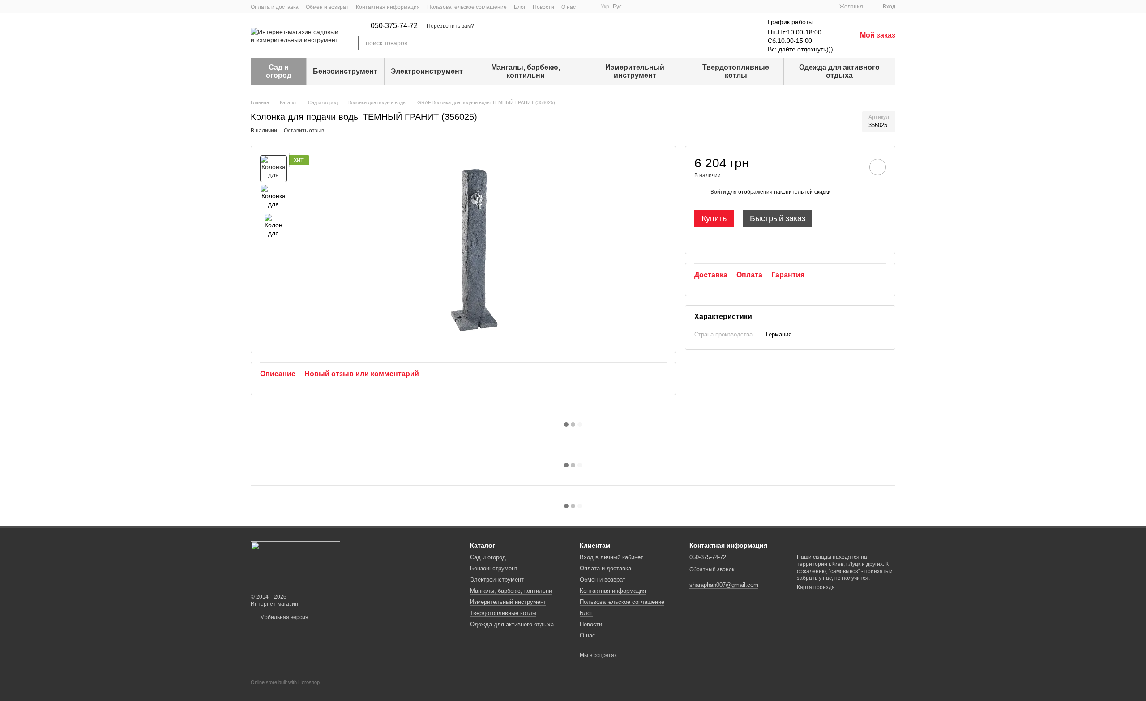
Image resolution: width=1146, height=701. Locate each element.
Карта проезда (816, 587)
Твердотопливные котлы (735, 71)
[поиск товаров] (732, 43)
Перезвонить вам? (450, 26)
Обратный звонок (711, 569)
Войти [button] (718, 192)
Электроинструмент (427, 71)
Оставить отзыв (304, 130)
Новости (543, 7)
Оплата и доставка (275, 7)
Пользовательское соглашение (467, 7)
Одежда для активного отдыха (839, 71)
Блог (520, 7)
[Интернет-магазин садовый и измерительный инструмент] (295, 561)
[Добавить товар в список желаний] (877, 167)
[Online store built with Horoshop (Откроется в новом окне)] (285, 690)
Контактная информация (388, 7)
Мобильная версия (283, 617)
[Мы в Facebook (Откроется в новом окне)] (588, 6)
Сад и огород (278, 71)
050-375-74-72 (394, 26)
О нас (568, 7)
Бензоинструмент (345, 71)
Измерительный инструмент (634, 71)
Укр (605, 6)
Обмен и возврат (327, 7)
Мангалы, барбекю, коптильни (525, 71)
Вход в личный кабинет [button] (611, 557)
